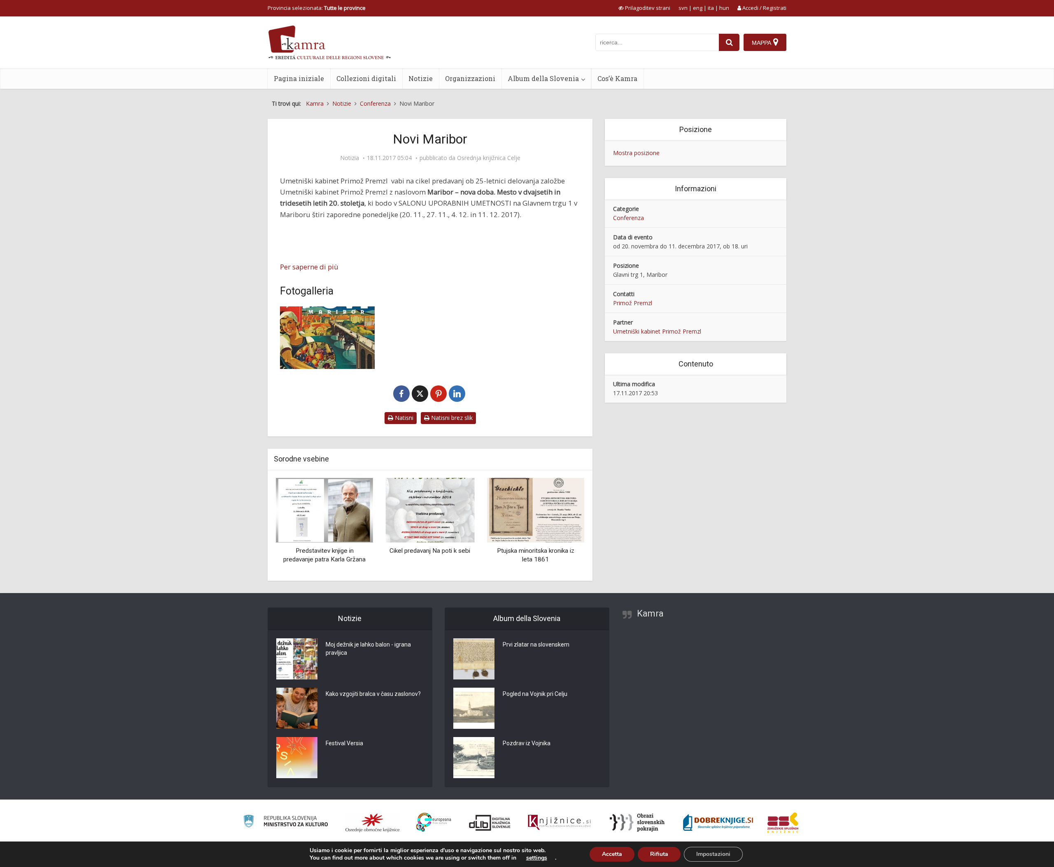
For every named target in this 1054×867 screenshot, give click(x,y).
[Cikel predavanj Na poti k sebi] (429, 509)
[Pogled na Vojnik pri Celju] (473, 708)
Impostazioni (713, 854)
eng (697, 8)
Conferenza (628, 218)
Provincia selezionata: (317, 8)
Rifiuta (659, 854)
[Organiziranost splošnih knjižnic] (372, 822)
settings (536, 858)
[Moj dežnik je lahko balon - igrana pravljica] (296, 658)
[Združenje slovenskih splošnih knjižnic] (559, 822)
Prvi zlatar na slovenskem (536, 644)
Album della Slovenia (543, 78)
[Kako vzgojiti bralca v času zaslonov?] (296, 708)
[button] (563, 526)
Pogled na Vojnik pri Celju (535, 694)
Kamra (650, 613)
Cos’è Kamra (617, 78)
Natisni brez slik (451, 418)
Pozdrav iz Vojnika (526, 743)
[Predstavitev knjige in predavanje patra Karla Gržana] (324, 509)
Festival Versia (344, 743)
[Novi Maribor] (327, 337)
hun (724, 8)
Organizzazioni (470, 78)
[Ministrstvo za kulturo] (285, 822)
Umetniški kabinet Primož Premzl (657, 331)
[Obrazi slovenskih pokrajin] (637, 822)
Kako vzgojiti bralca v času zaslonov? (373, 694)
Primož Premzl (632, 303)
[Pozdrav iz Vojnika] (473, 757)
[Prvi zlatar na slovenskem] (473, 658)
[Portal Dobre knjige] (718, 822)
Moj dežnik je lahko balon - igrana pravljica (368, 648)
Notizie (420, 78)
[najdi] (729, 42)
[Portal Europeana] (434, 822)
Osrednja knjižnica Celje (488, 158)
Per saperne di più (309, 266)
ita (711, 8)
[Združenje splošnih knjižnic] (782, 822)
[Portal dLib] (490, 822)
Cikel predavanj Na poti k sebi (429, 550)
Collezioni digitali (366, 78)
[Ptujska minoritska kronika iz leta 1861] (535, 509)
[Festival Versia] (296, 757)
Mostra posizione (636, 153)
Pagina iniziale (299, 78)
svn (683, 8)
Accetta (612, 854)
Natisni (403, 418)
